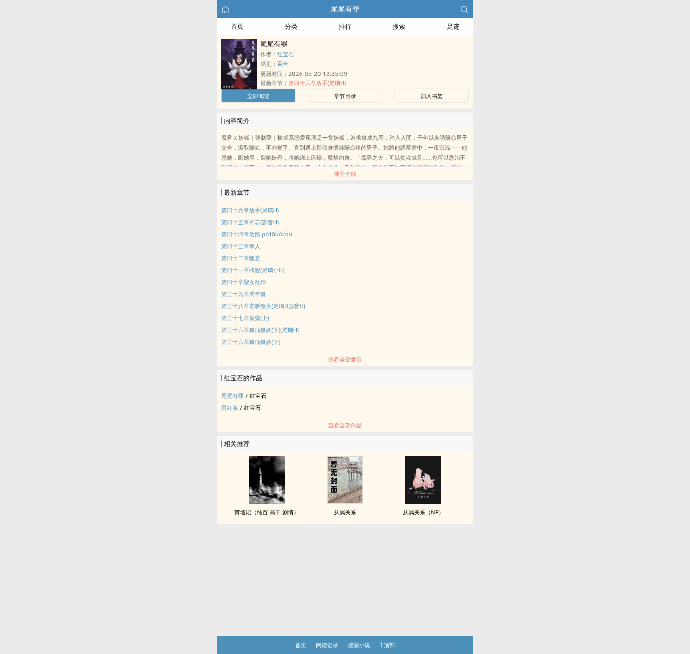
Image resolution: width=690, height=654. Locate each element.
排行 (345, 26)
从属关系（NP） (423, 512)
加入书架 (431, 96)
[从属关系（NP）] (423, 501)
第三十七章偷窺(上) (245, 318)
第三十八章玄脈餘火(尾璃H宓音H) (263, 306)
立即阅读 (258, 96)
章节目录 (345, 96)
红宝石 (285, 54)
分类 (291, 26)
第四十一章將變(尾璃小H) (252, 270)
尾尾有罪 (345, 9)
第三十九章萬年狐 (243, 294)
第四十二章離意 (240, 258)
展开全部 (345, 174)
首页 (237, 26)
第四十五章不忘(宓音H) (250, 222)
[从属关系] (345, 501)
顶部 (389, 645)
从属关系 (345, 512)
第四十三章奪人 (240, 246)
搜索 (399, 26)
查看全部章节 (345, 359)
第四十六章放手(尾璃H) (317, 83)
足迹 (453, 26)
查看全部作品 (345, 425)
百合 (282, 63)
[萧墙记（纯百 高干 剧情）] (267, 501)
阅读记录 (327, 645)
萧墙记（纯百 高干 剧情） (266, 512)
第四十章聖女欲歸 (243, 282)
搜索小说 (359, 645)
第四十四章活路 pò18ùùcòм (256, 234)
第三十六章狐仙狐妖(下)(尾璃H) (260, 330)
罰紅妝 (229, 407)
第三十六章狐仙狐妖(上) (250, 342)
